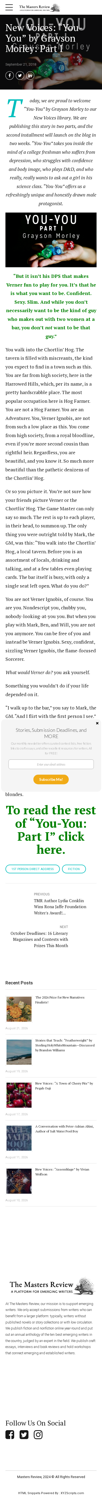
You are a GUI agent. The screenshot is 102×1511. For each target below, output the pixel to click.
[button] (51, 733)
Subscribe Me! (51, 779)
